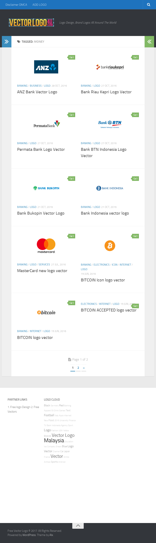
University (64, 420)
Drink (56, 410)
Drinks (66, 457)
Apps (61, 415)
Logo (47, 85)
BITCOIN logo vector (35, 337)
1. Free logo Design (19, 407)
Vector (57, 456)
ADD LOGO (40, 4)
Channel (56, 451)
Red (61, 405)
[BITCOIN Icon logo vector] (110, 245)
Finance (72, 420)
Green (58, 446)
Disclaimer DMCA (16, 4)
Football (49, 415)
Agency (64, 425)
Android (61, 462)
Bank (49, 425)
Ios (45, 446)
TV (45, 425)
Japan (67, 451)
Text (68, 410)
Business (36, 85)
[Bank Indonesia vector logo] (110, 188)
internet (67, 415)
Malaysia (54, 440)
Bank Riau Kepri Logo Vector (106, 91)
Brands (47, 435)
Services (44, 264)
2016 (56, 420)
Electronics (102, 264)
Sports (54, 461)
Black (47, 405)
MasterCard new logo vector (42, 270)
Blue (64, 446)
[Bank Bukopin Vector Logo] (46, 188)
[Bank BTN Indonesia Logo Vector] (110, 124)
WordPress (29, 535)
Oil (52, 410)
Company (51, 446)
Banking (22, 85)
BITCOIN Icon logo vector (103, 280)
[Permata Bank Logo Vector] (46, 124)
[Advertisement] (96, 454)
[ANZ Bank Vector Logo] (46, 67)
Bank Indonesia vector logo (105, 213)
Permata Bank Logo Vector (41, 149)
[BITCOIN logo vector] (46, 312)
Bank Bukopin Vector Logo (40, 213)
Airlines (47, 462)
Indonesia (56, 425)
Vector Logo (63, 435)
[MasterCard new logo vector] (46, 245)
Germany (55, 405)
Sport (70, 425)
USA (61, 430)
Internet (125, 264)
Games (62, 410)
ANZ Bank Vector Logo (37, 91)
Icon (114, 264)
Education (68, 441)
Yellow (66, 430)
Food (51, 420)
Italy (56, 415)
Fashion (54, 430)
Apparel (47, 410)
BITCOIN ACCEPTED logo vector (109, 310)
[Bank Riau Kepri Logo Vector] (110, 67)
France (47, 457)
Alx (51, 535)
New (46, 420)
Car (62, 451)
